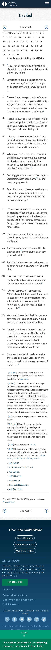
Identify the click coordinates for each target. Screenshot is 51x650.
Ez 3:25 (16, 472)
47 (13, 54)
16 (38, 37)
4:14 (11, 480)
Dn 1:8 (17, 480)
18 (4, 41)
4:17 (11, 489)
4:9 (10, 424)
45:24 (33, 444)
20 (13, 41)
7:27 (26, 379)
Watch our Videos (25, 550)
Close (24, 633)
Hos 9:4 (17, 476)
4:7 (10, 416)
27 (4, 46)
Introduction (12, 33)
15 (34, 37)
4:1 (10, 372)
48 (18, 54)
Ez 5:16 (17, 485)
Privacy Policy (9, 502)
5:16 (43, 455)
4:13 (11, 476)
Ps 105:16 (27, 458)
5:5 (21, 379)
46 (9, 54)
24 (32, 41)
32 (27, 46)
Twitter (7, 619)
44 (41, 50)
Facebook (14, 619)
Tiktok (43, 619)
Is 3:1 (36, 458)
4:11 (11, 444)
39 (18, 50)
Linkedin (29, 619)
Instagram (36, 619)
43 (36, 50)
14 (29, 37)
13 (24, 37)
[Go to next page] (46, 27)
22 (22, 41)
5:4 (14, 372)
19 (9, 41)
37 (9, 50)
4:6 (10, 467)
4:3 (10, 463)
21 (18, 41)
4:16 (11, 449)
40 (22, 50)
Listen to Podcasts (25, 544)
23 (27, 41)
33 (32, 46)
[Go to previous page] (4, 27)
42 (32, 50)
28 (9, 46)
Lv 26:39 (18, 489)
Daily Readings (25, 538)
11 (15, 37)
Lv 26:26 (17, 458)
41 (27, 50)
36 (4, 50)
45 (4, 54)
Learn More (15, 582)
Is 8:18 (16, 463)
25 (36, 41)
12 (20, 37)
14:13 (9, 458)
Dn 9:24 (16, 467)
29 (13, 46)
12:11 (27, 467)
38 (13, 50)
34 (36, 46)
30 (18, 46)
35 (41, 46)
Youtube (21, 619)
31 (22, 46)
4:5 (10, 383)
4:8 (10, 472)
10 (10, 37)
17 (43, 37)
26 (41, 41)
